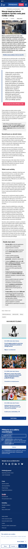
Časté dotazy (5, 488)
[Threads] (19, 464)
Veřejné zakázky (5, 516)
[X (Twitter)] (6, 464)
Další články (14, 418)
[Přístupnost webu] (22, 1)
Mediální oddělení (6, 505)
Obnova (21, 314)
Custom (13, 546)
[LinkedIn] (16, 464)
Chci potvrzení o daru (7, 498)
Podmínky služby (19, 452)
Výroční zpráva (5, 483)
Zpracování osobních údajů (7, 521)
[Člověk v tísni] (3, 4)
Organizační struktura (7, 490)
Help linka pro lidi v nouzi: (7, 473)
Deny (5, 546)
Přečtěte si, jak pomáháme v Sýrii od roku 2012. (13, 54)
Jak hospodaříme (6, 486)
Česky (24, 1)
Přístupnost (4, 527)
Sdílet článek (19, 18)
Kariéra (3, 507)
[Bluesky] (22, 464)
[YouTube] (9, 464)
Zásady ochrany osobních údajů (8, 452)
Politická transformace (6, 314)
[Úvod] (2, 9)
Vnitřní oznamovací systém (7, 518)
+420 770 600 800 (6, 475)
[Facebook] (3, 464)
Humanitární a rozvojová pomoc (13, 9)
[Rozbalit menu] (26, 4)
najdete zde (11, 443)
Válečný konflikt (15, 314)
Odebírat (14, 447)
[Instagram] (12, 464)
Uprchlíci (4, 317)
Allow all (23, 546)
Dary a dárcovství (6, 509)
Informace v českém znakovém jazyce (9, 525)
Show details (20, 541)
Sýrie (23, 9)
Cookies (3, 523)
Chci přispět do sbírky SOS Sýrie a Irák (14, 104)
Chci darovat (5, 496)
